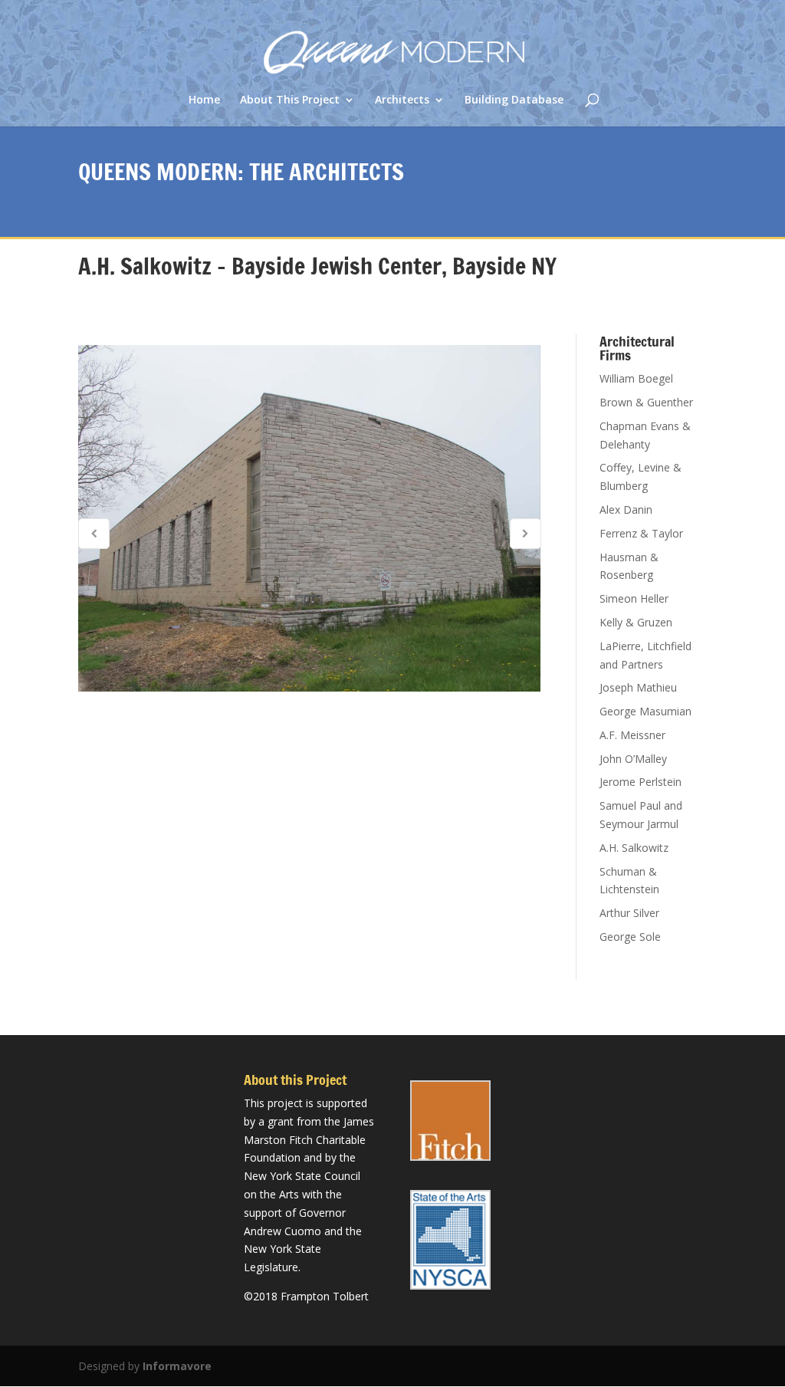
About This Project (290, 100)
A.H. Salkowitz (633, 847)
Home (204, 100)
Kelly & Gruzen (635, 622)
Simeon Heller (633, 598)
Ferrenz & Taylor (641, 533)
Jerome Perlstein (640, 781)
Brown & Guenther (646, 402)
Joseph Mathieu (638, 687)
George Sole (630, 936)
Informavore (177, 1366)
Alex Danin (625, 509)
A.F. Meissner (632, 735)
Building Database (514, 100)
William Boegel (636, 378)
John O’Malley (633, 758)
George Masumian (645, 711)
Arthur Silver (629, 912)
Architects (402, 100)
